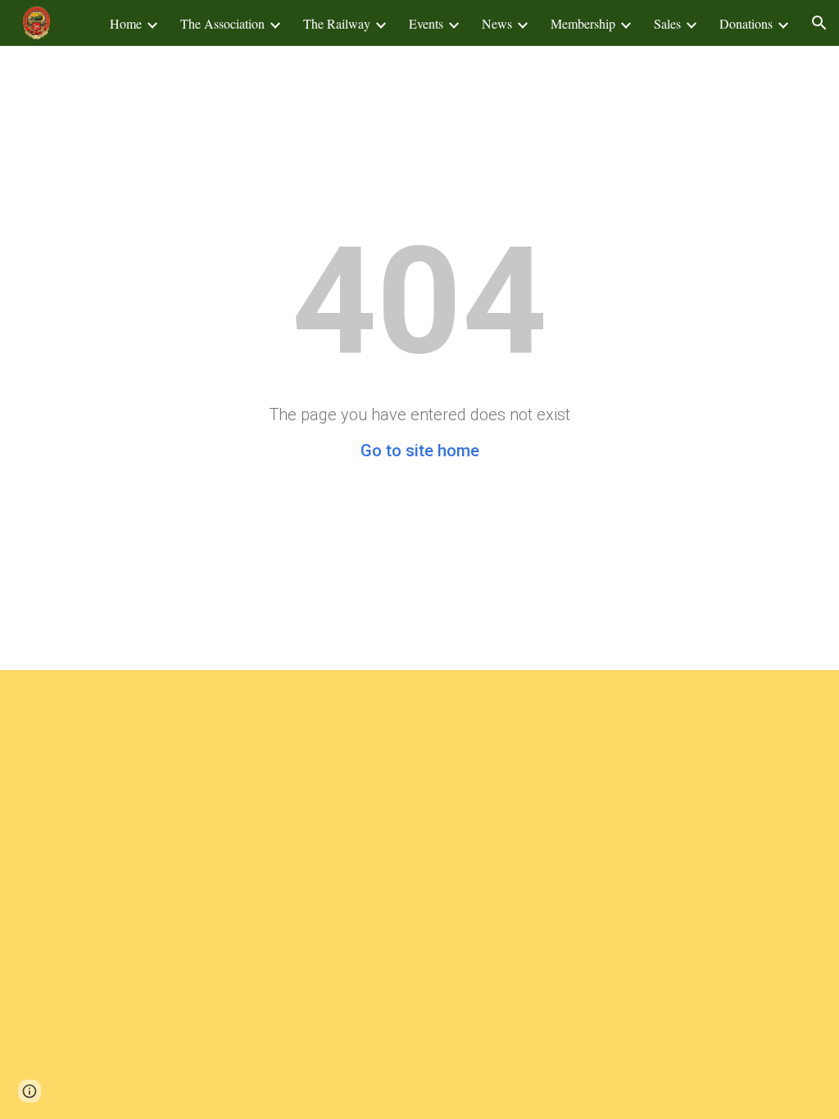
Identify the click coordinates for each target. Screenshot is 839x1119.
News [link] (497, 23)
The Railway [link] (336, 23)
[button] (819, 23)
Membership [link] (583, 23)
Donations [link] (746, 23)
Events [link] (426, 23)
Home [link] (126, 23)
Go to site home (420, 450)
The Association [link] (222, 23)
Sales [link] (667, 23)
